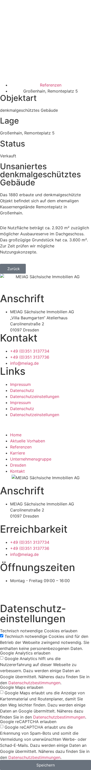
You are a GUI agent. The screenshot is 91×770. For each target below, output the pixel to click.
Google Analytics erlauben (25, 653)
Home (15, 434)
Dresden (18, 465)
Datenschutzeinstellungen (34, 396)
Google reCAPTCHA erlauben (28, 722)
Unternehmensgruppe (30, 459)
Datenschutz (22, 390)
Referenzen (21, 446)
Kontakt (17, 471)
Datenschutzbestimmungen (34, 682)
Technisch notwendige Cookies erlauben (38, 631)
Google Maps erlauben (21, 687)
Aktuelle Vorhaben (27, 440)
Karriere (17, 452)
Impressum (20, 384)
